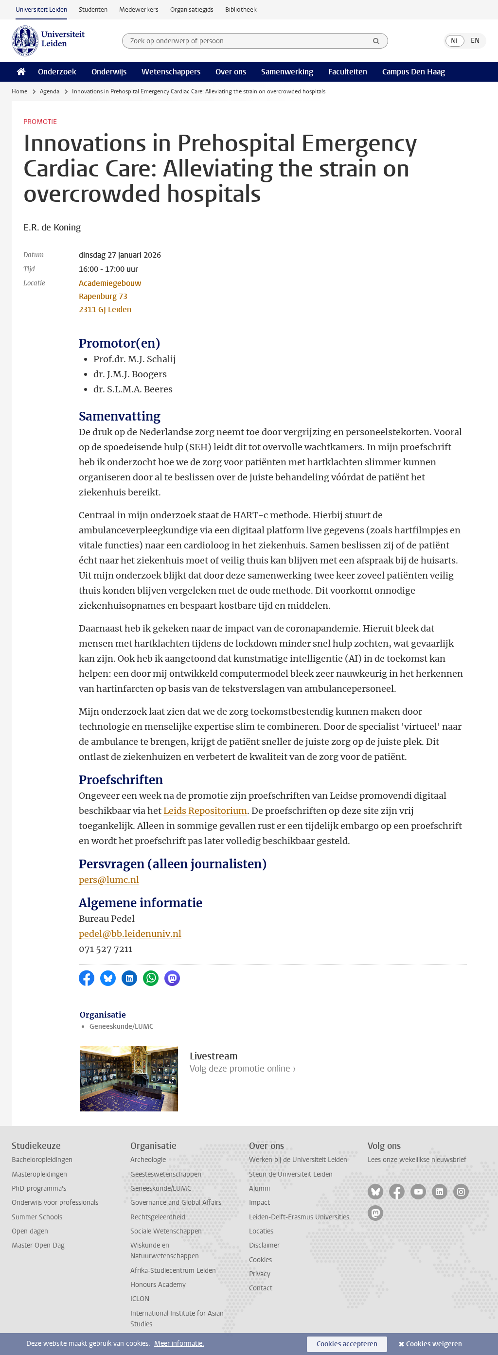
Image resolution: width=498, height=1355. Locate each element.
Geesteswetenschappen (165, 1174)
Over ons (230, 72)
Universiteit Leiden (41, 9)
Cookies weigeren (434, 1344)
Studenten (93, 9)
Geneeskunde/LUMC (121, 1026)
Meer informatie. (179, 1343)
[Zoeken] (376, 41)
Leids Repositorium (205, 810)
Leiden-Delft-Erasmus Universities (299, 1217)
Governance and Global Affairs (175, 1202)
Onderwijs (108, 72)
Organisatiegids (191, 9)
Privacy (259, 1274)
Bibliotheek (241, 9)
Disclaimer (264, 1245)
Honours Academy (158, 1284)
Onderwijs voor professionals (55, 1202)
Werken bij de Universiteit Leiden (298, 1159)
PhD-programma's (39, 1188)
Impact (259, 1202)
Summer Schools (37, 1217)
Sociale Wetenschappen (166, 1231)
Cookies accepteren (347, 1344)
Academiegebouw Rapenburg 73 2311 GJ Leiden (110, 296)
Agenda (49, 91)
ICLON (139, 1298)
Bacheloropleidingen (42, 1159)
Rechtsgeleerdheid (157, 1217)
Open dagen (30, 1231)
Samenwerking (287, 72)
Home (19, 91)
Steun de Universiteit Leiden (291, 1174)
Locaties (261, 1231)
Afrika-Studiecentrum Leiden (173, 1270)
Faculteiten (347, 72)
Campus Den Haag (413, 72)
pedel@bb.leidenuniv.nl (130, 933)
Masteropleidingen (39, 1174)
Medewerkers (139, 9)
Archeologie (148, 1159)
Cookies (260, 1260)
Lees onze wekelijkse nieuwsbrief (417, 1159)
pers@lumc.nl (109, 879)
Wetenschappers (171, 72)
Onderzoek (57, 72)
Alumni (259, 1188)
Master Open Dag (38, 1245)
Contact (260, 1288)
